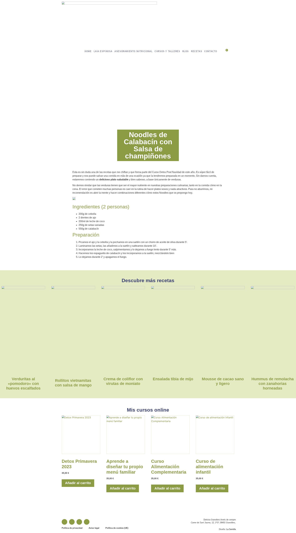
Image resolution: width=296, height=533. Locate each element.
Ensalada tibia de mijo (173, 379)
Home (88, 51)
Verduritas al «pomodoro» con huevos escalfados (23, 383)
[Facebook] (64, 522)
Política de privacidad (72, 528)
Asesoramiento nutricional (133, 51)
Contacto (210, 51)
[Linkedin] (79, 522)
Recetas (196, 51)
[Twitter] (86, 522)
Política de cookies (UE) (116, 528)
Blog (185, 51)
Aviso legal (94, 528)
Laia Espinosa (103, 51)
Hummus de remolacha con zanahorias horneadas (272, 383)
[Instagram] (72, 522)
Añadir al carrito (78, 483)
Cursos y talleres (167, 51)
